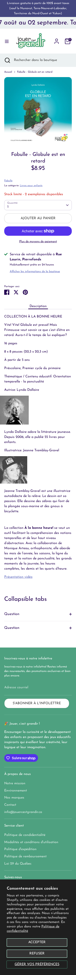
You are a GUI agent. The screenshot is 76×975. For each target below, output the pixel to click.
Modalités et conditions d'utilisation (31, 842)
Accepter (37, 942)
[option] (38, 111)
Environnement (15, 790)
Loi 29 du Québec (17, 863)
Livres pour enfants (31, 185)
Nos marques (14, 797)
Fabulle (8, 180)
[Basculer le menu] (5, 41)
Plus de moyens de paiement (38, 241)
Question (11, 614)
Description (38, 306)
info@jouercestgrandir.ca (23, 812)
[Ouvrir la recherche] (7, 60)
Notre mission (14, 783)
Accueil (8, 72)
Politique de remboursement (25, 856)
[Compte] (56, 39)
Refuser (37, 953)
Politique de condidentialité (24, 835)
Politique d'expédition (20, 849)
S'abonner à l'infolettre (37, 703)
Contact (10, 805)
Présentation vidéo (18, 577)
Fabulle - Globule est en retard (34, 72)
